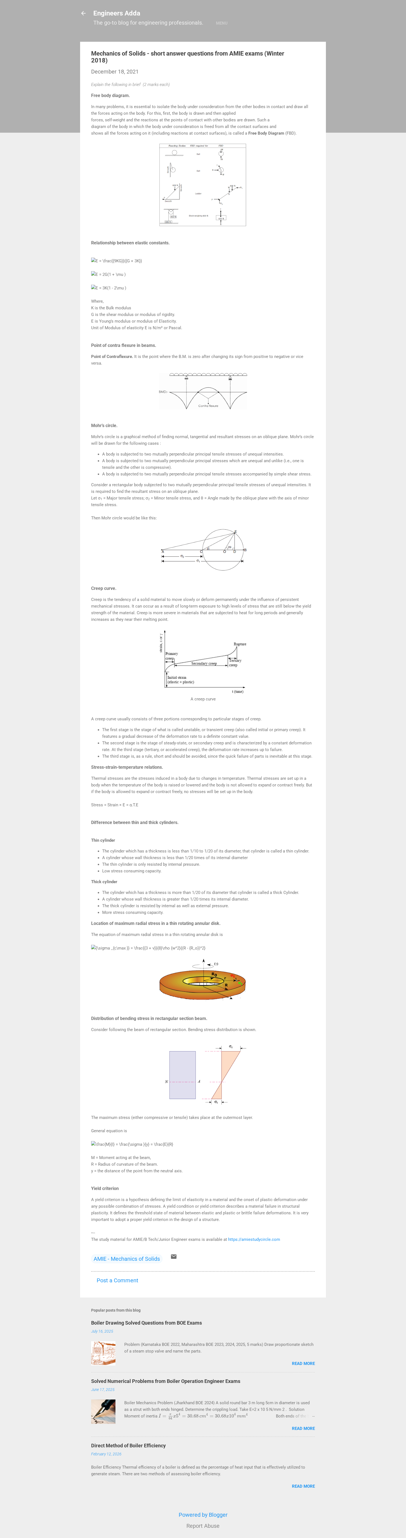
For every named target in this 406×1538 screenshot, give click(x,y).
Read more (303, 1363)
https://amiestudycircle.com (254, 1239)
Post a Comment (117, 1280)
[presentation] (203, 1416)
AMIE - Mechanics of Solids (127, 1258)
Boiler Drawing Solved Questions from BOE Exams (146, 1323)
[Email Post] (173, 1258)
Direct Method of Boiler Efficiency (128, 1445)
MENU (222, 23)
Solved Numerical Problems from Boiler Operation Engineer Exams (165, 1381)
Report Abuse (203, 1526)
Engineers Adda (116, 13)
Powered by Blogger (203, 1514)
